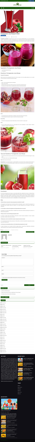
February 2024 (4, 307)
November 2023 (4, 312)
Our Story (20, 392)
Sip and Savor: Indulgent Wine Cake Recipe (6, 246)
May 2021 (3, 322)
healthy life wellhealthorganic (5, 290)
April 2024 (3, 304)
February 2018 (4, 348)
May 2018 (3, 345)
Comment (3, 257)
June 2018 (3, 343)
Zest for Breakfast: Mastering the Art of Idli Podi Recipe (28, 378)
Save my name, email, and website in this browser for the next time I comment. (14, 277)
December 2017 (4, 351)
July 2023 (3, 314)
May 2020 (3, 330)
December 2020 (4, 325)
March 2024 (3, 306)
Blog (19, 385)
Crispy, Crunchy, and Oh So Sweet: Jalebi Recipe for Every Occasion (11, 292)
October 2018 (4, 340)
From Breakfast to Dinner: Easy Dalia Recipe (27, 373)
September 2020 (4, 327)
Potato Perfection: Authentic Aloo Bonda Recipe (11, 435)
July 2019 (3, 337)
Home (20, 390)
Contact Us (20, 387)
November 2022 (4, 319)
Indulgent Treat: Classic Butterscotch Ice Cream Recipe (28, 246)
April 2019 (3, 338)
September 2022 (4, 320)
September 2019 (4, 335)
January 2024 (4, 309)
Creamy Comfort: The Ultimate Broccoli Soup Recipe (16, 246)
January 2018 (4, 350)
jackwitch (10, 234)
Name (3, 266)
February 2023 (4, 317)
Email (3, 270)
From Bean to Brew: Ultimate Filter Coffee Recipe (28, 369)
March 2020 (3, 332)
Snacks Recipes (3, 35)
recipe (20, 393)
